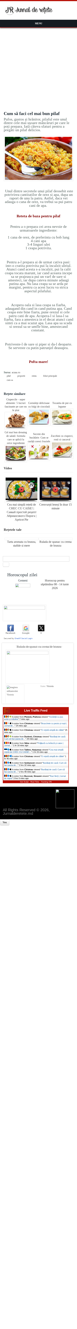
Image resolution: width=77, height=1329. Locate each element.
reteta (34, 376)
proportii (21, 376)
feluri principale (50, 376)
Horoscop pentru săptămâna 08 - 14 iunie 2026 (55, 584)
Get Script (24, 782)
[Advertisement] (38, 68)
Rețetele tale (12, 530)
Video (8, 468)
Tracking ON (46, 782)
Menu (38, 23)
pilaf (9, 376)
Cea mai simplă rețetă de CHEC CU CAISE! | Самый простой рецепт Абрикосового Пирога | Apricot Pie (21, 512)
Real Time (34, 782)
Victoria (50, 686)
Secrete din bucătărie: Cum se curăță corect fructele (39, 438)
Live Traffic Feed (35, 710)
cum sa (10, 380)
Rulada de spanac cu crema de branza (39, 646)
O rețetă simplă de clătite (52, 730)
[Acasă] (28, 14)
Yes (5, 822)
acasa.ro (16, 372)
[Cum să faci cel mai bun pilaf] (38, 180)
